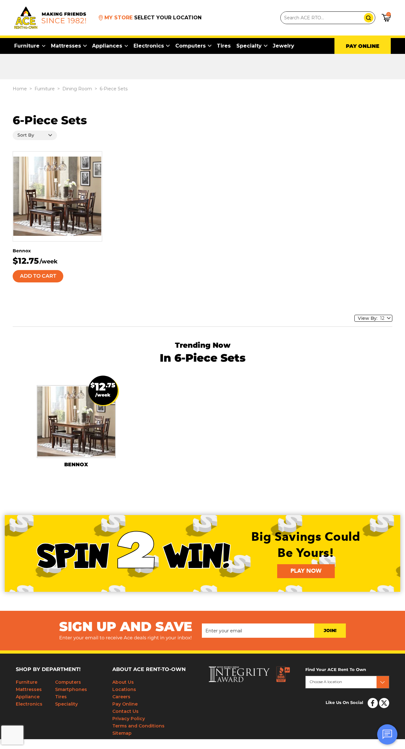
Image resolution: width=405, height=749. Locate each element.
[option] (76, 426)
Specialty (249, 46)
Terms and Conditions (138, 726)
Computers (190, 46)
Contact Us (125, 711)
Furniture (27, 46)
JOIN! (330, 631)
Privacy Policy (128, 718)
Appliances (107, 46)
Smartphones (71, 689)
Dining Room (77, 89)
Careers (121, 697)
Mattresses (66, 46)
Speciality (66, 704)
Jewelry (283, 46)
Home (20, 89)
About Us (123, 682)
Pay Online (125, 704)
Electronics (149, 46)
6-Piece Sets (114, 89)
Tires (224, 46)
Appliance (28, 697)
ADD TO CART (38, 276)
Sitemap (122, 733)
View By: (369, 318)
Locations (124, 689)
